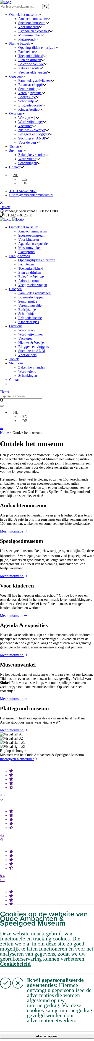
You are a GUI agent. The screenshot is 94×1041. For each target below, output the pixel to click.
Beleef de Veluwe (31, 64)
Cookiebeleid (15, 964)
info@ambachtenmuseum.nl (31, 195)
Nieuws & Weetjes (31, 130)
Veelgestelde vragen (32, 72)
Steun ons (16, 151)
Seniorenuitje (27, 89)
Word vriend (27, 159)
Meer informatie (12, 531)
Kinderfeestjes (28, 109)
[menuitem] (13, 175)
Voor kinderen (28, 27)
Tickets (14, 146)
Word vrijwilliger (30, 122)
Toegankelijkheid (30, 56)
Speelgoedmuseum (31, 23)
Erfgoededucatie (30, 105)
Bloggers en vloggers (33, 134)
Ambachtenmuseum (32, 19)
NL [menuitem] (15, 175)
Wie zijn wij (27, 118)
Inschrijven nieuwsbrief (17, 759)
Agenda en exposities (33, 31)
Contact (14, 167)
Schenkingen (27, 163)
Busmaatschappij (30, 85)
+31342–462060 (23, 191)
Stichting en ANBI (31, 138)
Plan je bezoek (19, 43)
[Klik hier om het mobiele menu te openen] (1, 428)
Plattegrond (26, 39)
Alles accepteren (47, 1036)
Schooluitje (26, 101)
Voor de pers (27, 142)
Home (4, 432)
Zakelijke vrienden (31, 155)
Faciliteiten (26, 52)
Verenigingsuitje (30, 93)
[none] (51, 179)
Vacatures (25, 126)
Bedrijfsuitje (27, 97)
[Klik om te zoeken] (45, 6)
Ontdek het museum (23, 14)
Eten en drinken (29, 60)
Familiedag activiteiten (34, 80)
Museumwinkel (29, 35)
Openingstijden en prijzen (36, 47)
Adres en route (28, 68)
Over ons (15, 113)
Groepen (15, 76)
